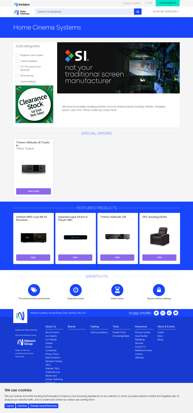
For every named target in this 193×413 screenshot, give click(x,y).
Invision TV (140, 347)
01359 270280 (131, 3)
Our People (51, 339)
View (33, 257)
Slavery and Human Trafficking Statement (54, 379)
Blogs (160, 339)
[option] (118, 67)
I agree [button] (10, 406)
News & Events (166, 326)
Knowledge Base (121, 336)
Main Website (167, 3)
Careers (49, 343)
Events (161, 332)
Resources (141, 326)
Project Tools (119, 332)
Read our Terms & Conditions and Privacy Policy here (24, 353)
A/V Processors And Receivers (30, 68)
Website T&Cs (52, 368)
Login (148, 3)
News (160, 336)
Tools (116, 326)
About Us (50, 326)
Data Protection (52, 357)
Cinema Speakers (28, 61)
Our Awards (51, 336)
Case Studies (141, 336)
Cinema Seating (27, 81)
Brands (72, 326)
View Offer (33, 191)
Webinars (139, 357)
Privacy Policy (52, 354)
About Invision (52, 332)
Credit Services (52, 372)
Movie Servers (27, 75)
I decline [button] (22, 406)
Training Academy (99, 332)
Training (94, 326)
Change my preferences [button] (43, 406)
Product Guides (142, 332)
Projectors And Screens (31, 55)
